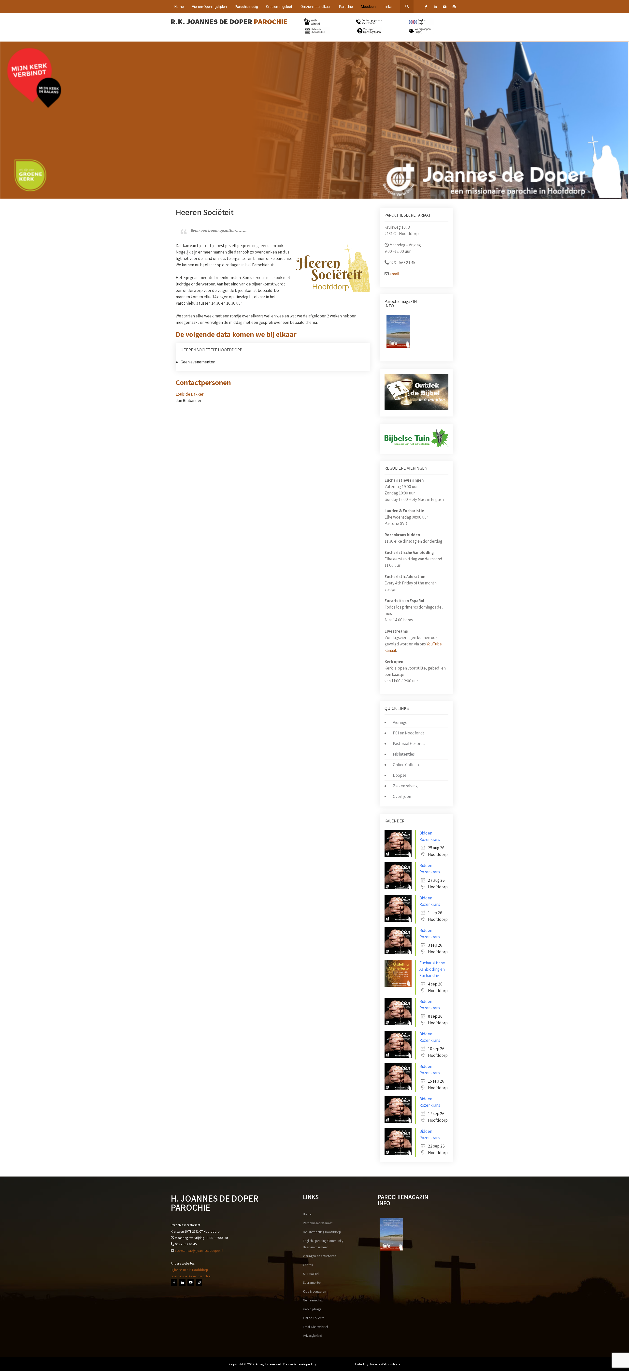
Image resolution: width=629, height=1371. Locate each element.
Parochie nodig (246, 7)
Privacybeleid (312, 1335)
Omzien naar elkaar (315, 7)
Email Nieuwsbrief (315, 1327)
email (394, 274)
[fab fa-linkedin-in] (435, 7)
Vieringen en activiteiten (319, 1256)
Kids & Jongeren (314, 1291)
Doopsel (400, 775)
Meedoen (368, 7)
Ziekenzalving (405, 786)
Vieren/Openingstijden (209, 7)
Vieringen (401, 722)
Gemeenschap (313, 1300)
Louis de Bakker (189, 394)
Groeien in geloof (279, 7)
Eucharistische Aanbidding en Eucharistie (432, 969)
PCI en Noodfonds (409, 733)
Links (388, 7)
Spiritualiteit (311, 1273)
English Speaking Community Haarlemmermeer (323, 1243)
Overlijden (402, 796)
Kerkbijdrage (312, 1309)
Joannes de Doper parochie (190, 1276)
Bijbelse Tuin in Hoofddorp (189, 1269)
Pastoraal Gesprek (409, 743)
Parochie (346, 7)
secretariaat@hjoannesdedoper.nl (199, 1250)
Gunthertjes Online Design (335, 1364)
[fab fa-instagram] (454, 7)
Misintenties (404, 754)
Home (179, 7)
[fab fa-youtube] (444, 7)
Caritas (308, 1265)
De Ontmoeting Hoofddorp (322, 1232)
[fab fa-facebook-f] (426, 7)
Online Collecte (406, 764)
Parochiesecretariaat (317, 1223)
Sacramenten (312, 1282)
